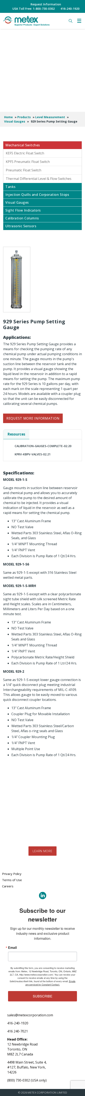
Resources (16, 434)
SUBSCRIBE (42, 996)
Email (12, 947)
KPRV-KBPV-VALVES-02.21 (33, 454)
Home (8, 117)
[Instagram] (42, 895)
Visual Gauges (14, 121)
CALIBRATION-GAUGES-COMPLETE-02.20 (43, 446)
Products (24, 117)
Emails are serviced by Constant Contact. (50, 982)
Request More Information (32, 418)
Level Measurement (50, 117)
